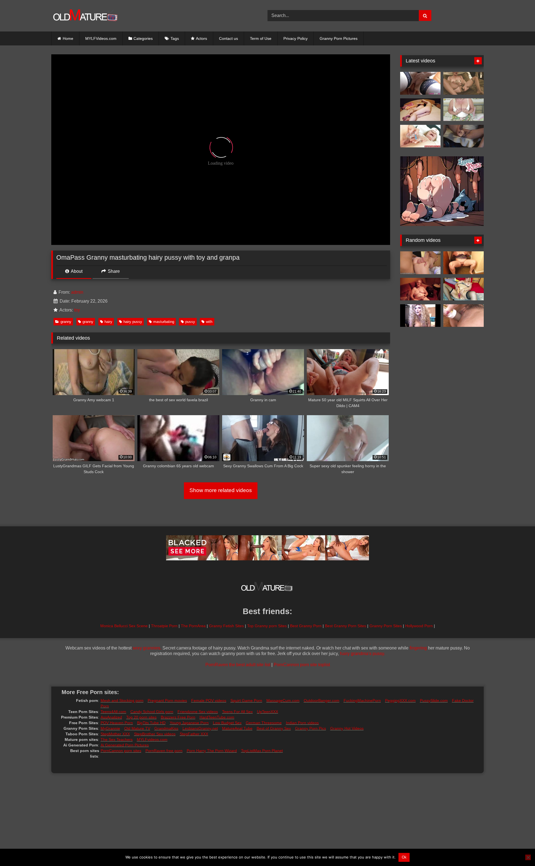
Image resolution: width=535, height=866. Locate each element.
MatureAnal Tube (237, 728)
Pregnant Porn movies (167, 700)
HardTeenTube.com (217, 717)
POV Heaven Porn (117, 723)
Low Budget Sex (227, 723)
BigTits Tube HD (151, 723)
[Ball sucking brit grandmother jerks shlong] (420, 83)
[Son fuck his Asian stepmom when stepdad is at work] (420, 109)
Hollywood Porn (419, 626)
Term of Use (260, 38)
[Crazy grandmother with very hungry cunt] (463, 289)
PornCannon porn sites (121, 750)
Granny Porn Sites (385, 626)
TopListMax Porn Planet (262, 750)
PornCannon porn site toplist (302, 664)
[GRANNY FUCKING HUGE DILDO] (463, 136)
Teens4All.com (113, 711)
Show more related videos (220, 490)
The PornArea (193, 626)
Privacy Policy (295, 38)
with (209, 322)
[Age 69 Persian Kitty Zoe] (420, 315)
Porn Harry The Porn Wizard (212, 750)
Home (68, 38)
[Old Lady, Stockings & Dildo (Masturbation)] (463, 83)
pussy (190, 322)
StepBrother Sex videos (155, 734)
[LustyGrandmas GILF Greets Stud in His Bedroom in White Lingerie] (420, 262)
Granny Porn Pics (310, 728)
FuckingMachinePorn (362, 700)
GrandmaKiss (166, 728)
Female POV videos (208, 700)
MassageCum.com (283, 700)
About (76, 271)
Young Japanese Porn (189, 723)
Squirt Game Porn (246, 700)
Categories (143, 38)
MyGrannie (110, 728)
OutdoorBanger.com (321, 700)
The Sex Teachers (117, 739)
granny (65, 322)
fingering (418, 648)
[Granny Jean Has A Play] (420, 289)
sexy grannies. (147, 648)
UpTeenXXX (267, 711)
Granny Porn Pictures (339, 38)
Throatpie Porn (164, 626)
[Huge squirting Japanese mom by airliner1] (463, 315)
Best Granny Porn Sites (345, 626)
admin (77, 292)
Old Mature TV (137, 728)
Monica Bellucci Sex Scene (124, 626)
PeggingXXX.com (400, 700)
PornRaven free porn (164, 750)
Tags (175, 38)
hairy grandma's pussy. (362, 653)
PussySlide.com (434, 700)
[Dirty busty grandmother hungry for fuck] (463, 109)
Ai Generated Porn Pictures (125, 745)
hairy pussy (132, 322)
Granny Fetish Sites (226, 626)
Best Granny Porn (306, 626)
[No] (528, 857)
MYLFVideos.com (100, 38)
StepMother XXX (115, 734)
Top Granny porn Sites (267, 626)
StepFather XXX (194, 734)
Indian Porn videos (302, 723)
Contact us (228, 38)
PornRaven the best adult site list (237, 664)
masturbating (163, 322)
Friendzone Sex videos (197, 711)
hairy (108, 322)
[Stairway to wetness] (463, 262)
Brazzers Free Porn (178, 717)
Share (113, 271)
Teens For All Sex (237, 711)
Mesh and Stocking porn (122, 700)
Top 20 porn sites (141, 717)
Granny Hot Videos (347, 728)
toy (77, 310)
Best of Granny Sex (274, 728)
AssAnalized (111, 717)
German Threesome (264, 723)
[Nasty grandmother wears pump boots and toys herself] (420, 136)
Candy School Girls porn (151, 711)
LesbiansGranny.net (200, 728)
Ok (404, 857)
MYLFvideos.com (152, 739)
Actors (201, 38)
